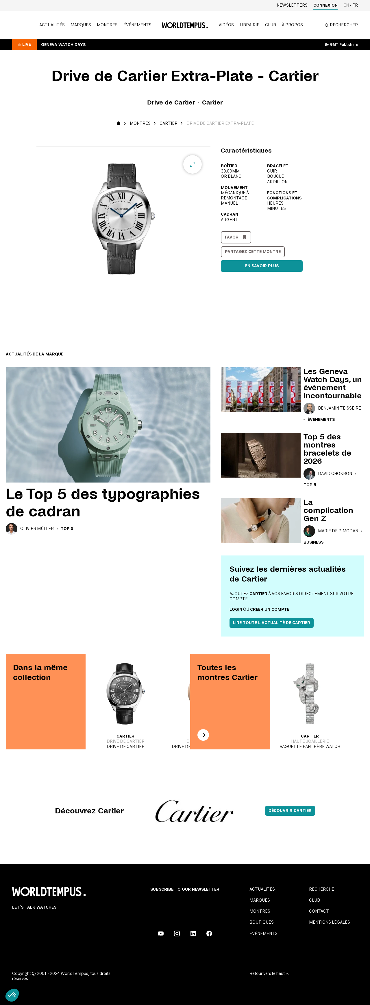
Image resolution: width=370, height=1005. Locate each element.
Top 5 (67, 529)
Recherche (321, 889)
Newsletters (292, 5)
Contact (319, 911)
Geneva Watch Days (63, 45)
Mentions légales (329, 922)
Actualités (52, 25)
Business (313, 542)
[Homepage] (185, 25)
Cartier (168, 124)
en (346, 5)
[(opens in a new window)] (161, 933)
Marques (81, 25)
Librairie (249, 25)
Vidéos (226, 25)
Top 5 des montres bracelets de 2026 (327, 448)
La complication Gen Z (328, 510)
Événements (137, 25)
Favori (232, 237)
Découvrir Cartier (290, 811)
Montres (107, 25)
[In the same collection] (203, 735)
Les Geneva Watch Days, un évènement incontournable (333, 383)
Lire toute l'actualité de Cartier (271, 623)
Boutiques (261, 922)
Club (270, 25)
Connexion (325, 5)
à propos (292, 25)
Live (26, 45)
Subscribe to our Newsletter (184, 889)
